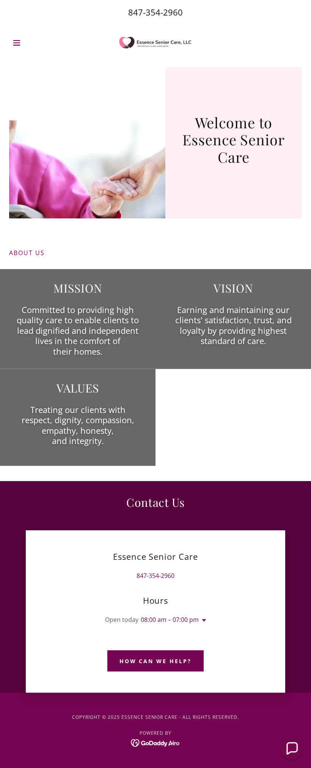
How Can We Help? (155, 661)
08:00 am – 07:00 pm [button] (170, 619)
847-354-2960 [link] (155, 12)
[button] (31, 42)
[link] (155, 43)
